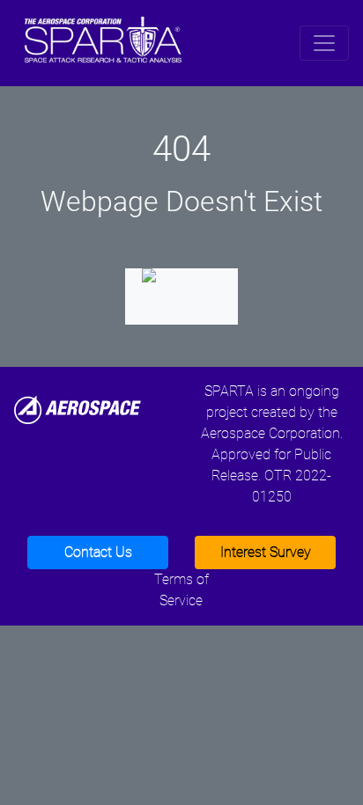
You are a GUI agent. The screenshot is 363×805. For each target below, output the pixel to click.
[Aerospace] (77, 408)
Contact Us (98, 552)
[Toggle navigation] (324, 43)
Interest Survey (265, 552)
